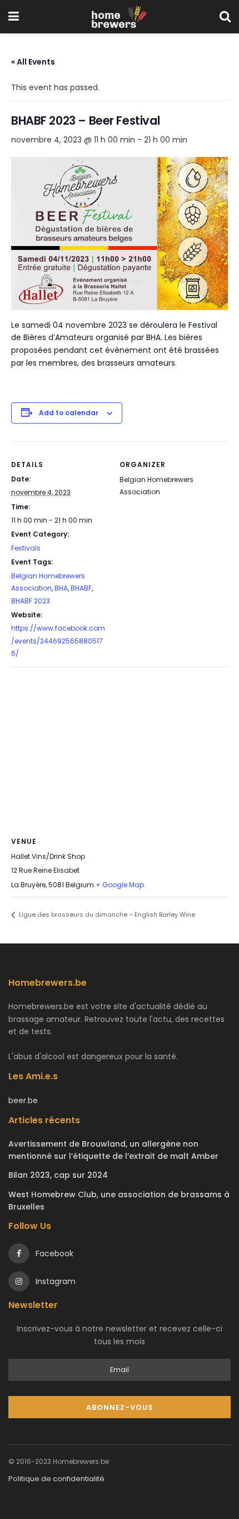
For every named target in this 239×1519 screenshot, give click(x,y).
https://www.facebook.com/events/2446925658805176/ (58, 640)
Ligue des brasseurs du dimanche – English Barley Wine (106, 914)
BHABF (81, 588)
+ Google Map (120, 884)
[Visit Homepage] (119, 17)
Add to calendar (68, 412)
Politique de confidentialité (56, 1478)
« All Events (33, 61)
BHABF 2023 (30, 601)
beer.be (23, 1100)
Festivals (26, 548)
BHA (61, 588)
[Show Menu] (13, 16)
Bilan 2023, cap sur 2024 (58, 1175)
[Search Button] (225, 16)
